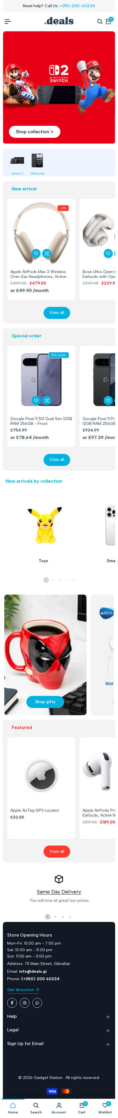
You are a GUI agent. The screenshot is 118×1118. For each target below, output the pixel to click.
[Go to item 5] (73, 580)
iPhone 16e (37, 173)
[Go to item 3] (60, 580)
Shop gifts (45, 701)
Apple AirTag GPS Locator (34, 810)
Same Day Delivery (59, 892)
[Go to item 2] (53, 580)
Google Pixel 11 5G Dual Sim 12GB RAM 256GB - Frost (41, 421)
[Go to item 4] (66, 580)
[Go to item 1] (46, 580)
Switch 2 (17, 173)
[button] (36, 253)
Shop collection (32, 131)
